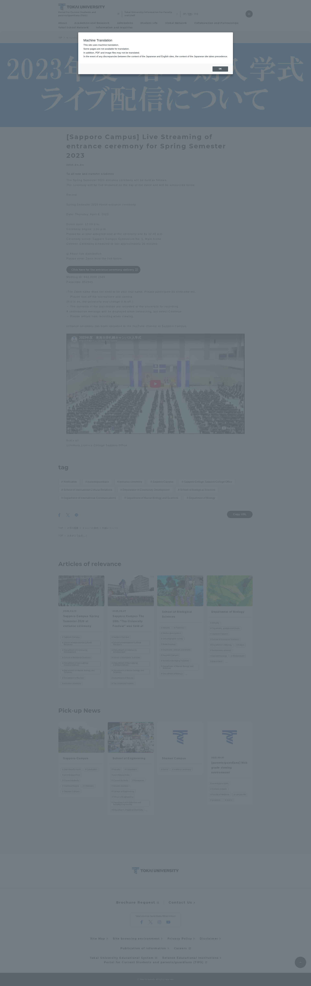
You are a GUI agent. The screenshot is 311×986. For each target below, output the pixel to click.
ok (220, 69)
